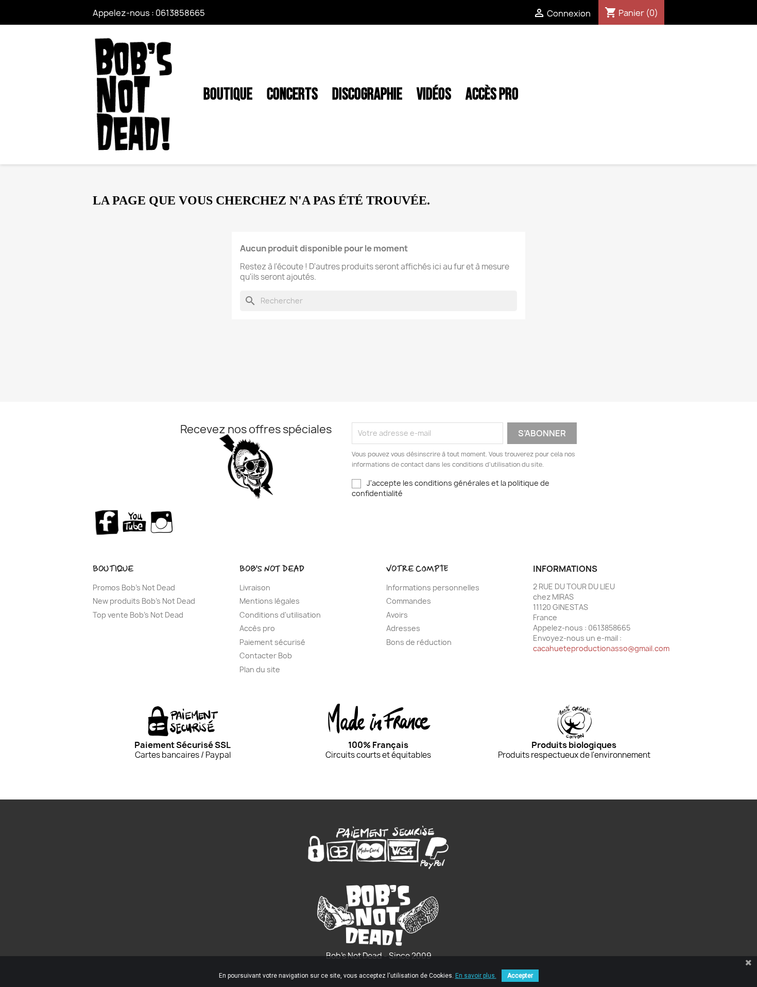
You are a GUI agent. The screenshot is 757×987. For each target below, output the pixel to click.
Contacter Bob (265, 655)
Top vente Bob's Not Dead (138, 615)
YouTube (134, 522)
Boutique (227, 94)
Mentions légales (269, 601)
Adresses (403, 628)
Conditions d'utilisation (280, 615)
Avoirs (397, 615)
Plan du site (259, 669)
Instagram (162, 522)
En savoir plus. (475, 975)
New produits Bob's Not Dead (144, 601)
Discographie (367, 94)
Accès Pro (492, 94)
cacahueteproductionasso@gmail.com (601, 648)
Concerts (292, 94)
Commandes (408, 601)
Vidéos (434, 94)
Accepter (520, 975)
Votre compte (417, 569)
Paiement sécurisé (272, 642)
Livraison (254, 587)
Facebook (106, 522)
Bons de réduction (419, 642)
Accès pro (257, 628)
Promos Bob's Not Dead (134, 587)
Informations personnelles (432, 587)
